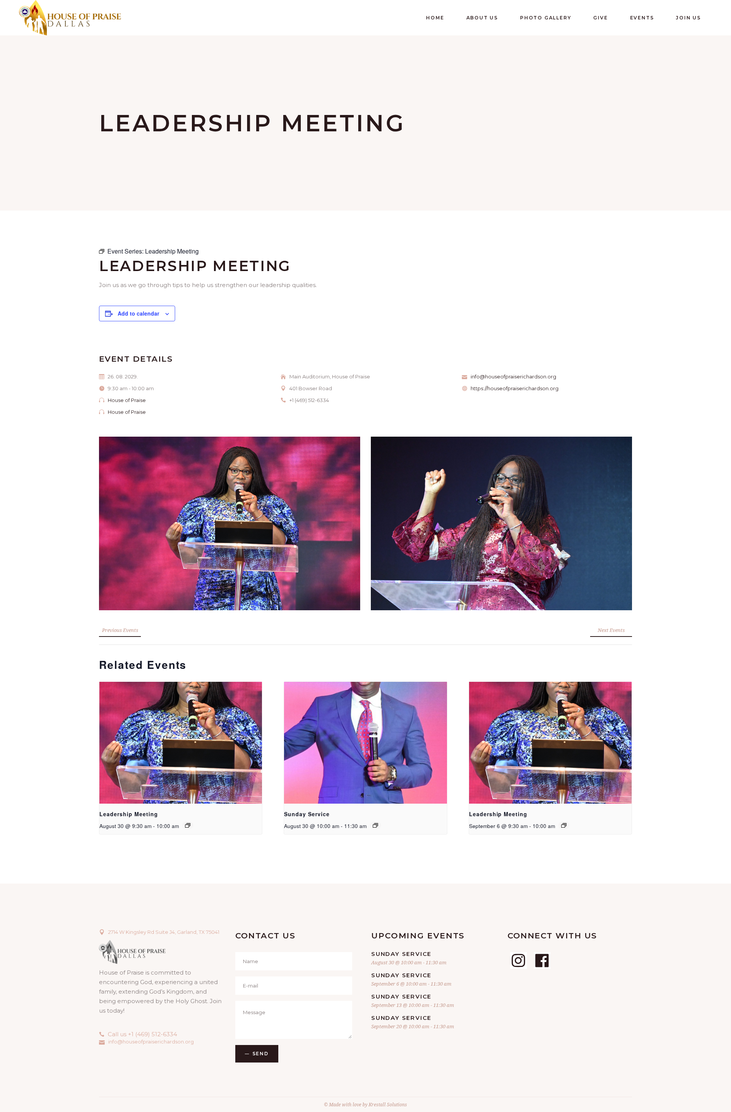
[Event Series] (187, 825)
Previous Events (120, 630)
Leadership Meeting (128, 814)
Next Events (611, 630)
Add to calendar (138, 313)
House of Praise (127, 400)
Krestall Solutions (388, 1104)
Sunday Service (307, 814)
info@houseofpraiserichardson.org (513, 376)
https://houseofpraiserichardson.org (515, 388)
